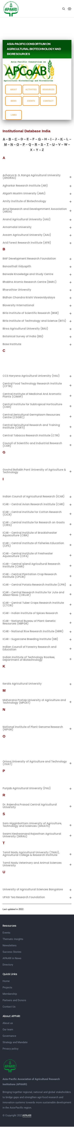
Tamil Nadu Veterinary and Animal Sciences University (32, 864)
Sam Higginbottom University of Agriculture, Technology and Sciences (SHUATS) (32, 825)
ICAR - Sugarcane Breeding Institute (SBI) (30, 639)
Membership (10, 993)
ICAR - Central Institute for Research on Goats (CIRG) (34, 524)
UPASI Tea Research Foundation (24, 897)
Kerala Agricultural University (22, 683)
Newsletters (10, 945)
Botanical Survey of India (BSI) (23, 336)
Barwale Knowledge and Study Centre (28, 274)
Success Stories (12, 951)
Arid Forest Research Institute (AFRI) (27, 242)
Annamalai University (17, 227)
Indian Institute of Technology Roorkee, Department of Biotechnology (29, 658)
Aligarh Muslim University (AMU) (24, 193)
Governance (9, 1035)
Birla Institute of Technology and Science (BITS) (34, 321)
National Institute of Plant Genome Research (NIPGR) (33, 728)
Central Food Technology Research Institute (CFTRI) (32, 385)
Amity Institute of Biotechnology (24, 201)
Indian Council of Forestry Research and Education (29, 648)
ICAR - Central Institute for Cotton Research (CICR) (32, 513)
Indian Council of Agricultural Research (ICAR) (34, 496)
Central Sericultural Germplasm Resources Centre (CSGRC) (31, 416)
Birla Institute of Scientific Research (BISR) (31, 313)
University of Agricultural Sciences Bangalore (33, 889)
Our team (8, 1029)
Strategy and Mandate (15, 1042)
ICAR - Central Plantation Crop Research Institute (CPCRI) (30, 575)
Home (6, 981)
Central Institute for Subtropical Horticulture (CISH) (32, 405)
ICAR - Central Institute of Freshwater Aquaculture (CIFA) (28, 555)
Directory (8, 964)
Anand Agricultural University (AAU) (27, 219)
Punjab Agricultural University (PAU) (27, 788)
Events (6, 932)
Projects (7, 987)
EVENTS (31, 101)
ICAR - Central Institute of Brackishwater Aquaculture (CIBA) (30, 534)
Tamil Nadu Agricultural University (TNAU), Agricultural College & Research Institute (31, 854)
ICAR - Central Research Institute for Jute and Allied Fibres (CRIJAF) (33, 594)
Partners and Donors (14, 1000)
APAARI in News (12, 958)
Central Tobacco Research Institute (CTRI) (31, 435)
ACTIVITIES (30, 89)
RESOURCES (48, 89)
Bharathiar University (17, 289)
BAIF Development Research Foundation (29, 258)
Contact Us (9, 1006)
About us (8, 1023)
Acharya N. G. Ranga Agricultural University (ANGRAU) (32, 176)
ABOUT (13, 89)
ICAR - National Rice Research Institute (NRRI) (33, 631)
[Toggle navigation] (69, 9)
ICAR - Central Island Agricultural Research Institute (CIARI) (31, 565)
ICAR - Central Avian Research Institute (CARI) (34, 504)
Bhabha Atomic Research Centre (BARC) (30, 282)
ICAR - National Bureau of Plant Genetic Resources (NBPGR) (29, 622)
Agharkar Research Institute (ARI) (25, 185)
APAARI (27, 1115)
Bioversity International (18, 305)
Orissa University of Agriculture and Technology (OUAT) (35, 763)
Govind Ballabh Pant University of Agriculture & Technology (34, 471)
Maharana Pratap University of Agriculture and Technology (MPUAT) (34, 701)
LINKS (14, 115)
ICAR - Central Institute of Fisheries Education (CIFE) (33, 544)
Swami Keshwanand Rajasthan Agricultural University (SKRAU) (32, 835)
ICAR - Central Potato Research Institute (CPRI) (34, 584)
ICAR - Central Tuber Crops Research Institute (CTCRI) (33, 604)
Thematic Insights (13, 939)
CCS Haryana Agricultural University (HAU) (31, 376)
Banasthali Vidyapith (17, 266)
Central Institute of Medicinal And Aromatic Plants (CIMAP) (32, 395)
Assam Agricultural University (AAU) (27, 235)
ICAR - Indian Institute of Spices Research (30, 613)
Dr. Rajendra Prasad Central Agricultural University (30, 806)
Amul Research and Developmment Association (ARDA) (35, 210)
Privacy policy (10, 1048)
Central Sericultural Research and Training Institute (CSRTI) (31, 426)
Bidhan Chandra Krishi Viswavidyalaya (29, 297)
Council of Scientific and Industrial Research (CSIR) (32, 444)
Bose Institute (12, 344)
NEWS (13, 101)
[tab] (37, 176)
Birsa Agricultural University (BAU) (25, 328)
